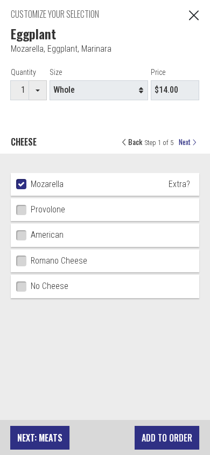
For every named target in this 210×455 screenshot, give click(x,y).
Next (185, 142)
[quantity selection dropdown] (38, 90)
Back (134, 141)
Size (56, 72)
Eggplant (62, 49)
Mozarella (27, 49)
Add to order (167, 437)
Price (158, 72)
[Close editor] (193, 14)
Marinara (96, 49)
